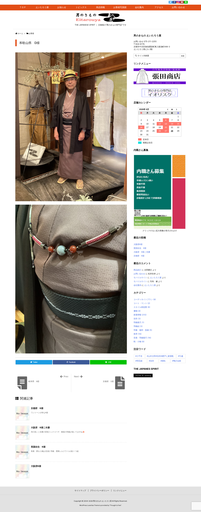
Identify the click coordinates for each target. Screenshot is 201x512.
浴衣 (137, 318)
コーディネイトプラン (145, 299)
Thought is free (115, 505)
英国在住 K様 (38, 446)
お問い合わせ (139, 273)
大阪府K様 (36, 466)
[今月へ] (172, 109)
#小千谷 (138, 356)
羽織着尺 (139, 322)
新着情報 (140, 315)
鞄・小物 (139, 341)
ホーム (20, 33)
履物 (137, 311)
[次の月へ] (178, 109)
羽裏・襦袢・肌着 (143, 330)
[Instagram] (178, 2)
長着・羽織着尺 (142, 338)
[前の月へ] (166, 109)
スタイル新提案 (142, 307)
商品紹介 (137, 270)
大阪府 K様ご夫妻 (40, 427)
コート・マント (142, 303)
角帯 (138, 334)
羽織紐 (138, 326)
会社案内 (137, 285)
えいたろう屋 (155, 277)
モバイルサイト (140, 277)
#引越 (180, 356)
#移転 (163, 361)
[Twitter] (170, 2)
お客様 (31, 33)
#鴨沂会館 (176, 361)
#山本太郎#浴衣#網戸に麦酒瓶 (160, 356)
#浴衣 (151, 361)
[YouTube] (182, 2)
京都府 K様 (37, 408)
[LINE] (186, 2)
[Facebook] (174, 2)
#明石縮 (138, 361)
